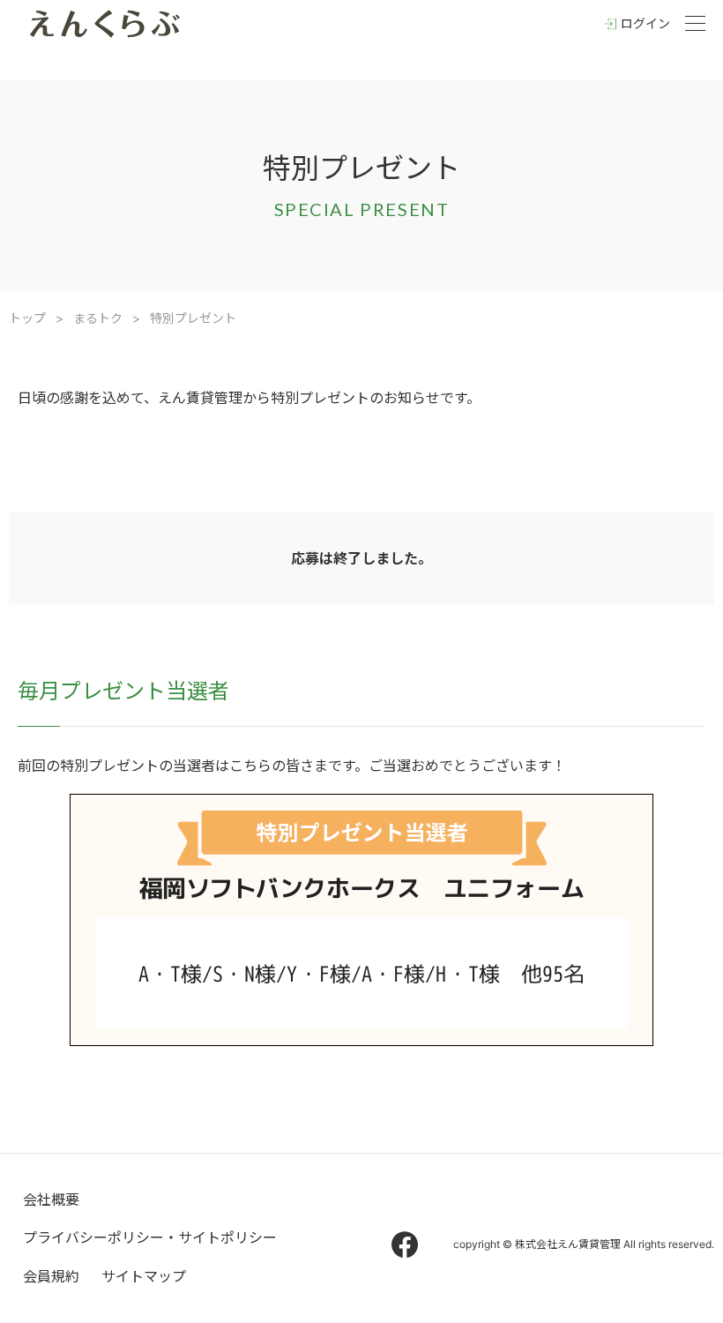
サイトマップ (143, 1276)
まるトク (98, 317)
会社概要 (51, 1199)
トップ (27, 317)
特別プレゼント (193, 317)
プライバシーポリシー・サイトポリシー (150, 1237)
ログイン (645, 23)
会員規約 (51, 1276)
